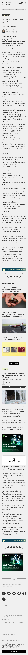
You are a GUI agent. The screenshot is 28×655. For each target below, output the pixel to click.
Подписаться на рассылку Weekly (12, 584)
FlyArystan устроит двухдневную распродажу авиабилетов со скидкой (13, 314)
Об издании (7, 605)
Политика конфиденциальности (13, 608)
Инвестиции (20, 9)
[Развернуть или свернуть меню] (25, 3)
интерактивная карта (9, 231)
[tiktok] (19, 593)
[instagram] (4, 593)
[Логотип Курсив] (6, 2)
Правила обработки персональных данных (13, 616)
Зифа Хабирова (10, 383)
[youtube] (14, 593)
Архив (5, 612)
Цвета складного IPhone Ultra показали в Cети (12, 338)
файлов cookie (13, 647)
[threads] (24, 593)
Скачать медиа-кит (9, 625)
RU (22, 3)
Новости (5, 369)
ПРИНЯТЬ (14, 651)
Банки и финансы (8, 9)
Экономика (6, 4)
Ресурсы (5, 15)
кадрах (6, 420)
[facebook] (4, 599)
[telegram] (9, 593)
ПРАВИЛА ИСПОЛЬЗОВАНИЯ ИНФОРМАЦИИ (14, 622)
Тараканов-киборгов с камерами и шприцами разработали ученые (11, 289)
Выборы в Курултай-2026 (10, 629)
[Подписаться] (25, 586)
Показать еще (14, 363)
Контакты (6, 619)
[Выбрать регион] (19, 3)
